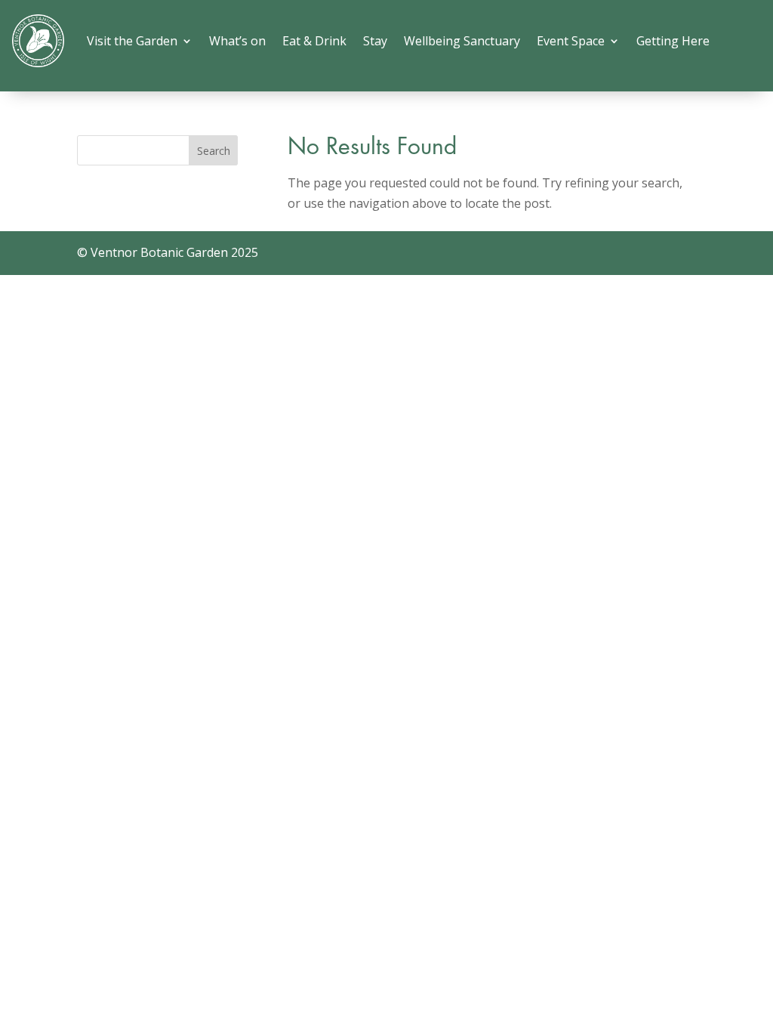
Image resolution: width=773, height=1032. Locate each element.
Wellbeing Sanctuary (462, 40)
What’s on (237, 40)
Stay (375, 40)
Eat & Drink (314, 40)
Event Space (571, 40)
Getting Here (673, 40)
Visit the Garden (132, 40)
